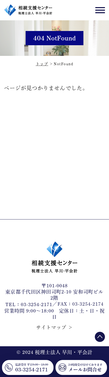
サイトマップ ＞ (54, 327)
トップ (42, 64)
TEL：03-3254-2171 (28, 304)
